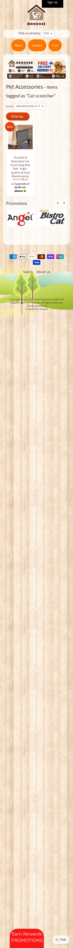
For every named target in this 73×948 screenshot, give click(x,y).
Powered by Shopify (36, 309)
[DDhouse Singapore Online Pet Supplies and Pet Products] (36, 23)
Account (37, 45)
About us (43, 272)
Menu (18, 45)
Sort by (9, 106)
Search (28, 272)
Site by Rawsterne (37, 306)
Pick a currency (29, 33)
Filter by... (17, 116)
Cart (55, 45)
